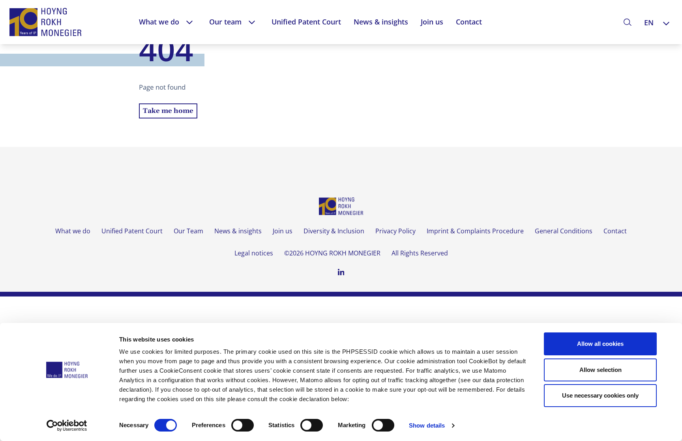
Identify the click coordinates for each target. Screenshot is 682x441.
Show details (427, 425)
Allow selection (600, 369)
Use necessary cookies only (600, 395)
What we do (159, 21)
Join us (432, 21)
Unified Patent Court (306, 21)
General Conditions (563, 231)
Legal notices (253, 253)
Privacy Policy (395, 231)
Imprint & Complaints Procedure (475, 231)
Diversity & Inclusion (334, 231)
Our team (225, 21)
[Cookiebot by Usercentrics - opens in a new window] (66, 426)
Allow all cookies (600, 343)
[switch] (242, 425)
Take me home (168, 111)
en (649, 22)
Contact (469, 21)
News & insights (381, 21)
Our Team (188, 231)
